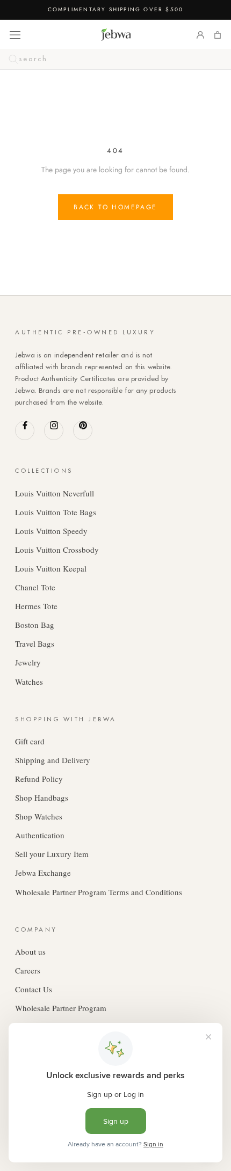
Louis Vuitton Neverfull (54, 493)
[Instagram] (53, 430)
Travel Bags (34, 643)
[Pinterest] (82, 430)
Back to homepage (115, 207)
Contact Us (33, 989)
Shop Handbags (41, 797)
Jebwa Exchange (43, 872)
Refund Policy (39, 778)
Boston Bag (34, 624)
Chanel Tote (35, 587)
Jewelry (28, 662)
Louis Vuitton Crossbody (57, 549)
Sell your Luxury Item (52, 853)
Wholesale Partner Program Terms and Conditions (98, 892)
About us (30, 951)
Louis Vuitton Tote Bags (55, 512)
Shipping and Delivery (52, 760)
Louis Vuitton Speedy (51, 530)
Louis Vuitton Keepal (50, 568)
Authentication (39, 835)
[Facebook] (24, 430)
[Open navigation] (15, 34)
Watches (29, 681)
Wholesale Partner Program (60, 1007)
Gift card (30, 741)
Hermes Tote (36, 606)
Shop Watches (38, 816)
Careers (27, 970)
